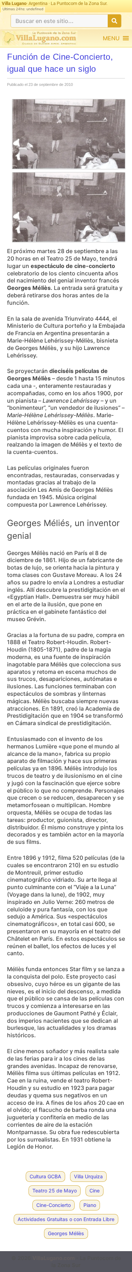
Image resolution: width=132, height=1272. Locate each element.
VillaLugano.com (53, 1258)
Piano (89, 1205)
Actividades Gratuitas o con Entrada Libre (66, 1219)
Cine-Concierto (53, 1205)
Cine (94, 1191)
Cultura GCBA (45, 1176)
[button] (111, 38)
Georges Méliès (66, 1233)
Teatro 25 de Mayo (54, 1191)
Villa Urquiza (88, 1176)
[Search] (114, 20)
